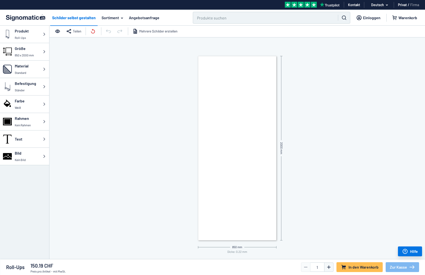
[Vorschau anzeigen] (58, 31)
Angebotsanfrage (144, 17)
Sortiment (110, 17)
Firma (414, 5)
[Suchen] (344, 18)
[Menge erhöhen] (329, 267)
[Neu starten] (93, 31)
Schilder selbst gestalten (74, 17)
